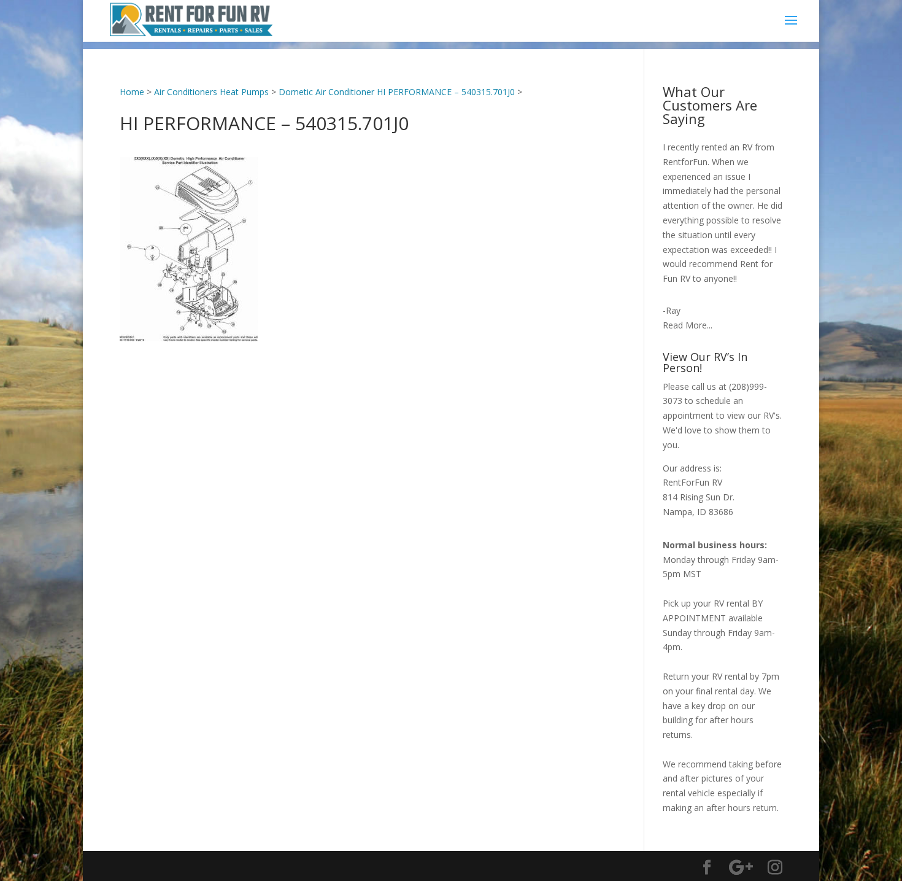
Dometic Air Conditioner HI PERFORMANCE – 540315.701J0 (397, 92)
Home (132, 92)
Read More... (687, 325)
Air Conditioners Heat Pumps (211, 92)
